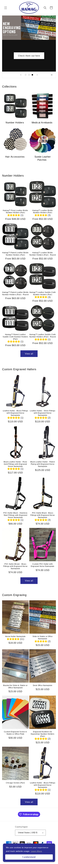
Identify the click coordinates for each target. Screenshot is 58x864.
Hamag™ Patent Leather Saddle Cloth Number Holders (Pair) (15, 337)
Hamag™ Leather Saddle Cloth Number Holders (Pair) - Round (42, 336)
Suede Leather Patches (42, 158)
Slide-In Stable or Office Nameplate (43, 637)
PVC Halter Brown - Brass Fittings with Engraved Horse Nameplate (15, 566)
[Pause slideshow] (53, 75)
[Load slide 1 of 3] (25, 75)
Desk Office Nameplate (42, 685)
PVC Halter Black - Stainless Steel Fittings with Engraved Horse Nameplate (15, 515)
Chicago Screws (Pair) (15, 783)
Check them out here (29, 55)
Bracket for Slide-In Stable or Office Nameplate (15, 686)
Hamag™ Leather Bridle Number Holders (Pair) (42, 211)
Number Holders (15, 122)
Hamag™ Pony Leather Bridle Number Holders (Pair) (15, 211)
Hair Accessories (15, 156)
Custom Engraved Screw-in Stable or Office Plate (15, 733)
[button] (6, 8)
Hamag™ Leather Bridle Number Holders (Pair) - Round (42, 254)
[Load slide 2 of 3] (29, 75)
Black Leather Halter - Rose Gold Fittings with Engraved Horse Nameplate (15, 464)
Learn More (36, 851)
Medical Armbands (42, 122)
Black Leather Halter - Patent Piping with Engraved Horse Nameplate (42, 464)
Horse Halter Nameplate (15, 636)
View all (29, 353)
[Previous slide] (21, 75)
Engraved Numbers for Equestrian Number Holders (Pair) (42, 734)
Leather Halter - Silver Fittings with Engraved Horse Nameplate (42, 413)
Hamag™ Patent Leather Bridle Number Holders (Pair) (15, 254)
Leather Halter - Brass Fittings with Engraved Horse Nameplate (15, 413)
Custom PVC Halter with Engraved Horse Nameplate (42, 565)
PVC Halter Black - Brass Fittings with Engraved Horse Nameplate (42, 515)
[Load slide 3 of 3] (32, 75)
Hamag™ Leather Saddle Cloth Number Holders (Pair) (42, 293)
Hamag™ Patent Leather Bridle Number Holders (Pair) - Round (15, 293)
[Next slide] (37, 75)
